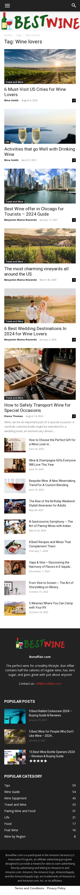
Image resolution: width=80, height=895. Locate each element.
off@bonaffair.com (48, 684)
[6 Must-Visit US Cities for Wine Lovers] (40, 66)
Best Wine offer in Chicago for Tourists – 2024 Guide (34, 211)
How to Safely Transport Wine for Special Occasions (37, 408)
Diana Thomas (13, 416)
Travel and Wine (14, 82)
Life (7, 141)
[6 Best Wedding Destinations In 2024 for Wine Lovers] (40, 305)
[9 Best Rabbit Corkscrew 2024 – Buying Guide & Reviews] (15, 716)
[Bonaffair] (40, 21)
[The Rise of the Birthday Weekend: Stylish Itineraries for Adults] (15, 506)
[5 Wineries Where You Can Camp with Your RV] (15, 608)
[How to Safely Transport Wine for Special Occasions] (40, 374)
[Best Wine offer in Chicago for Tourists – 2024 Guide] (40, 186)
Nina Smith (11, 100)
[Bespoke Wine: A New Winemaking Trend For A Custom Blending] (15, 486)
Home (8, 35)
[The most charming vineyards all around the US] (40, 245)
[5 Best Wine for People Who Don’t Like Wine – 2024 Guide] (15, 736)
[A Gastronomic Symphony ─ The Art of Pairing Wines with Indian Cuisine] (15, 526)
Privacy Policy (56, 888)
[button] (7, 5)
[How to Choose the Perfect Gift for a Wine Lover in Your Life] (15, 445)
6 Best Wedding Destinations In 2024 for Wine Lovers (35, 331)
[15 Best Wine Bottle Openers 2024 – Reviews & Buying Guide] (15, 757)
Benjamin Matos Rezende (20, 219)
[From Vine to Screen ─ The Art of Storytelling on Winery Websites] (15, 588)
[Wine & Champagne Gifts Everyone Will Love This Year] (15, 465)
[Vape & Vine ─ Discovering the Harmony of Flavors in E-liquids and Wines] (15, 567)
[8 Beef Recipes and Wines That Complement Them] (15, 547)
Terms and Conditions (29, 888)
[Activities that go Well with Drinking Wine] (40, 126)
